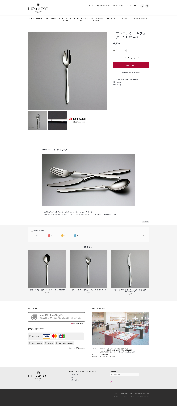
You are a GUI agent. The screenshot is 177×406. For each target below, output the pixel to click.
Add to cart (130, 65)
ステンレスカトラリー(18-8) (81, 19)
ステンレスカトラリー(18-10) (66, 19)
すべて (37, 235)
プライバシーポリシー (126, 393)
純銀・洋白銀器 (51, 18)
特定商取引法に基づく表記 (142, 393)
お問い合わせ (75, 380)
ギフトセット (126, 18)
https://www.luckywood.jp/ (127, 352)
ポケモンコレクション (141, 18)
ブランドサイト (118, 6)
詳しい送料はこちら (79, 323)
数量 (114, 50)
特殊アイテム (111, 18)
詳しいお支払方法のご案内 (77, 348)
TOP (116, 393)
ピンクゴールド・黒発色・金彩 (96, 19)
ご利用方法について (103, 6)
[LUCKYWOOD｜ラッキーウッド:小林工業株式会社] (120, 328)
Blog (129, 6)
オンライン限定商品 (35, 18)
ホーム (91, 6)
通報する (145, 221)
